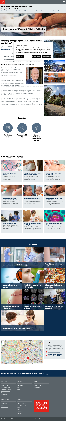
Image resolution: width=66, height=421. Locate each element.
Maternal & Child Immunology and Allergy (54, 224)
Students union (4, 407)
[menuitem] (3, 11)
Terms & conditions (5, 418)
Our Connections (48, 10)
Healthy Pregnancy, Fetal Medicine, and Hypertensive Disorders (32, 173)
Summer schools (4, 392)
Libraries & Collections (38, 385)
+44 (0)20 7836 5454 (21, 403)
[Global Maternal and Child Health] (33, 190)
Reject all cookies (36, 56)
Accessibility (34, 418)
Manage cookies (19, 56)
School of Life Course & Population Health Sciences (17, 7)
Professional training (39, 10)
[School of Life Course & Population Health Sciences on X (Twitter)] (47, 373)
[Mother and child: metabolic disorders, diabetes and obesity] (11, 190)
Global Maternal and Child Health (32, 198)
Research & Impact (57, 10)
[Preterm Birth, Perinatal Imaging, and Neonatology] (54, 165)
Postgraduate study (29, 10)
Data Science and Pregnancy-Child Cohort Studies (54, 199)
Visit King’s (3, 408)
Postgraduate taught (5, 387)
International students (5, 391)
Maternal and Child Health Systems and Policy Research (32, 224)
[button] (22, 350)
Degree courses (4, 385)
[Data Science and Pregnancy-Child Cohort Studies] (54, 190)
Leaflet (31, 363)
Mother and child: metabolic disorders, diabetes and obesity (10, 199)
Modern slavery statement (24, 418)
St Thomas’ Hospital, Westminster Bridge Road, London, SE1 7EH (55, 355)
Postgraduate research (6, 389)
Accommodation (37, 387)
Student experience (5, 394)
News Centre (4, 403)
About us (3, 10)
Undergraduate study (19, 10)
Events (2, 405)
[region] (33, 51)
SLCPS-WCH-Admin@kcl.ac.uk (54, 352)
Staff (18, 387)
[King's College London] (41, 404)
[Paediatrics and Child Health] (11, 216)
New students (20, 385)
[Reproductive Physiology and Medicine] (11, 165)
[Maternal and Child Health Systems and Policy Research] (33, 216)
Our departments (10, 10)
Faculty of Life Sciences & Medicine (10, 9)
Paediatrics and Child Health (9, 223)
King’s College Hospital (5, 49)
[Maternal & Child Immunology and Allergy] (54, 216)
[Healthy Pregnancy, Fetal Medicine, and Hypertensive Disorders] (33, 165)
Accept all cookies (47, 56)
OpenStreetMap (40, 363)
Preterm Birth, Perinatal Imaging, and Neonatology (53, 173)
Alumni (18, 389)
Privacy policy (14, 418)
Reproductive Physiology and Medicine (9, 173)
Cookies (40, 418)
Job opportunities (5, 410)
